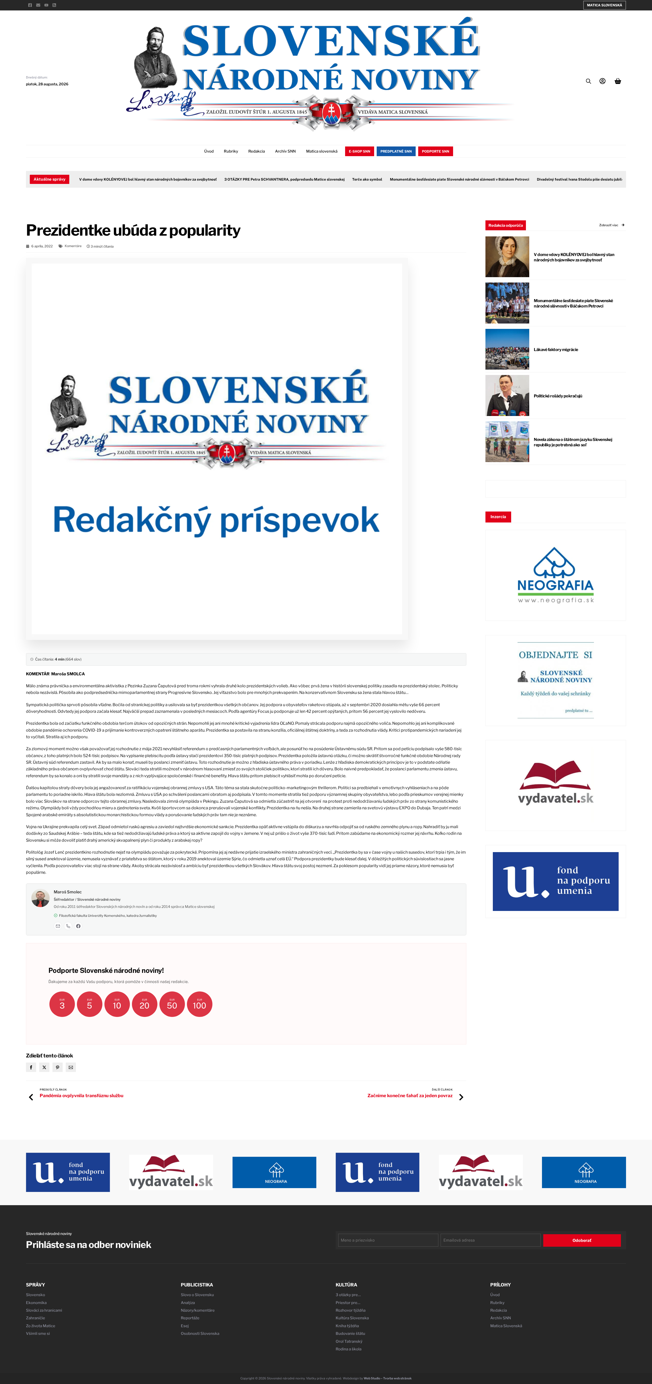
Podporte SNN (435, 151)
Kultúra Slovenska (352, 1318)
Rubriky (231, 151)
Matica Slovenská (604, 5)
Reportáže (190, 1318)
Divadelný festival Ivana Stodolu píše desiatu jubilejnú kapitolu (567, 179)
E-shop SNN (359, 151)
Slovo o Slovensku (197, 1295)
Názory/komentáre (198, 1310)
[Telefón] (68, 926)
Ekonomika (36, 1302)
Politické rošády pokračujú (558, 396)
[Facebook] (78, 926)
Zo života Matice (40, 1326)
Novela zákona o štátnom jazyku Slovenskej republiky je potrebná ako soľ (573, 442)
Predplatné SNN (396, 151)
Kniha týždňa (347, 1326)
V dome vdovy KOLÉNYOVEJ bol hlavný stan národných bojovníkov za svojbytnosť (125, 179)
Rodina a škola (348, 1349)
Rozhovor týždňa (350, 1310)
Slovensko (35, 1295)
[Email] (58, 926)
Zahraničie (35, 1318)
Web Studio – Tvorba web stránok (388, 1378)
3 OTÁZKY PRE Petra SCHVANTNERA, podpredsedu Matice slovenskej (261, 179)
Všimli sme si (38, 1333)
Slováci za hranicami (44, 1310)
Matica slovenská (321, 151)
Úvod (209, 151)
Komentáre (73, 246)
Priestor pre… (348, 1302)
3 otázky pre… (348, 1295)
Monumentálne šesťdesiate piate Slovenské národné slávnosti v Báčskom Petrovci (436, 179)
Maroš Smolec (68, 892)
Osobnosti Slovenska (200, 1333)
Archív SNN (285, 151)
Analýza (188, 1302)
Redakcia (256, 151)
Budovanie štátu (350, 1333)
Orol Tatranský (349, 1341)
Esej (185, 1326)
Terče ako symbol (344, 179)
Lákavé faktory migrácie (556, 349)
